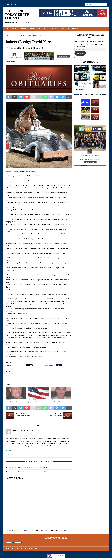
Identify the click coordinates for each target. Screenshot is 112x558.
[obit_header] (39, 92)
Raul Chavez (32, 400)
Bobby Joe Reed (56, 400)
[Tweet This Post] (15, 97)
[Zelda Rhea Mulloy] (95, 102)
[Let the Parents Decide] (85, 102)
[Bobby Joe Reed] (61, 393)
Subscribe (80, 53)
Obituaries (42, 29)
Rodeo (32, 29)
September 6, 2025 (15, 48)
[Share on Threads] (69, 97)
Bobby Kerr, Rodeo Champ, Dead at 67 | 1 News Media (28, 467)
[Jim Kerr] (16, 393)
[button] (39, 79)
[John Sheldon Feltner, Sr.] (95, 117)
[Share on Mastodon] (51, 97)
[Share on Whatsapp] (45, 97)
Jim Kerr (8, 400)
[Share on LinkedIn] (21, 97)
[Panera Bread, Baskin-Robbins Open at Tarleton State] (85, 117)
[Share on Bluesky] (63, 97)
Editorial (53, 29)
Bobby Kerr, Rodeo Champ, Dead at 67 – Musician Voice (28, 472)
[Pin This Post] (27, 97)
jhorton (27, 48)
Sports (24, 29)
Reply (10, 454)
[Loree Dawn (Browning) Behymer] (95, 110)
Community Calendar (70, 29)
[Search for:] (96, 4)
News (14, 29)
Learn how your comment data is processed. (50, 530)
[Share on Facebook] (9, 97)
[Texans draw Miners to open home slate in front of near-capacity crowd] (85, 110)
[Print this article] (39, 97)
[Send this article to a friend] (33, 97)
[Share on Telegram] (57, 97)
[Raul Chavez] (38, 393)
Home (6, 29)
